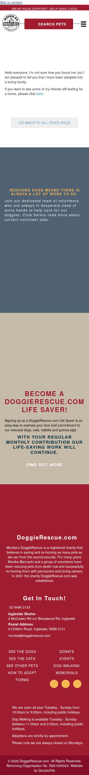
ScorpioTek (46, 770)
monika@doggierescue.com (29, 635)
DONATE (66, 651)
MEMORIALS (67, 672)
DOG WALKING (67, 665)
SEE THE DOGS (22, 651)
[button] (48, 24)
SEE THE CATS (22, 658)
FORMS (22, 679)
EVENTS (67, 658)
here (39, 93)
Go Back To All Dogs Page (44, 123)
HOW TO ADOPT (22, 672)
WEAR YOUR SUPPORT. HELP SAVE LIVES (44, 9)
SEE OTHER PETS (22, 665)
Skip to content (11, 2)
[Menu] (83, 24)
